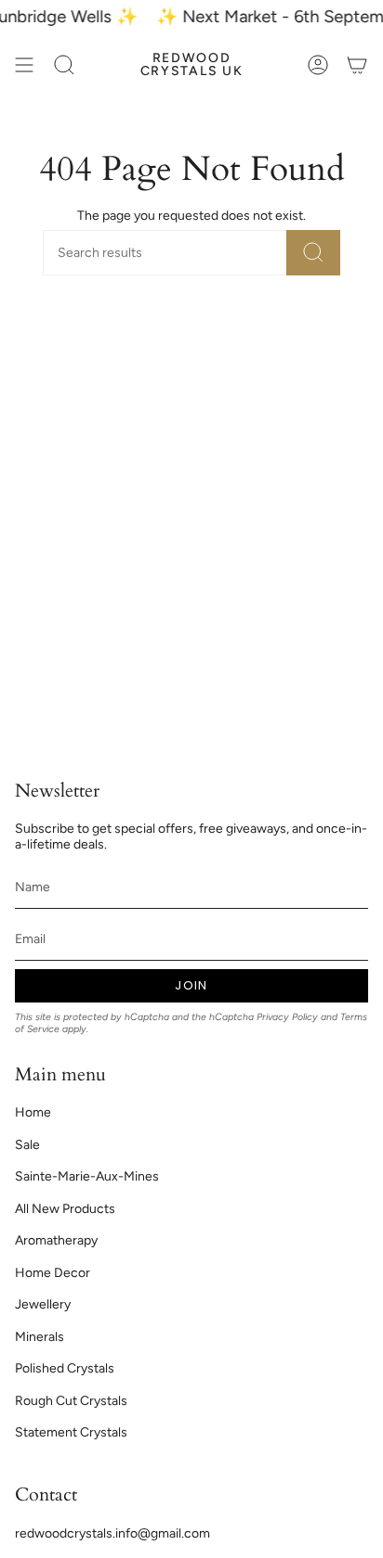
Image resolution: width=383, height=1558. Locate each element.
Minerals (39, 1337)
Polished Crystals (64, 1368)
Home (33, 1112)
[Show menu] (24, 65)
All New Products (65, 1209)
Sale (27, 1145)
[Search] (313, 252)
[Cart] (356, 65)
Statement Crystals (71, 1432)
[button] (64, 65)
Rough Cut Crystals (71, 1401)
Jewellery (43, 1304)
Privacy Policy (287, 1017)
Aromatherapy (56, 1240)
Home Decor (52, 1273)
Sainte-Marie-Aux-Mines (87, 1176)
